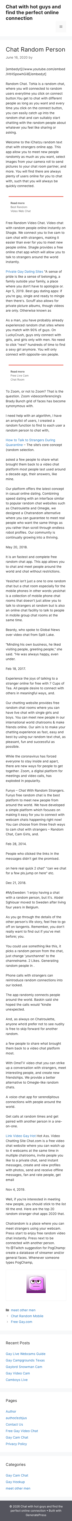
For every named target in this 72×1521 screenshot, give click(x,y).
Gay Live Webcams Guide (26, 1354)
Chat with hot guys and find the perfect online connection (33, 12)
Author (11, 1411)
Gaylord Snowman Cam (24, 1367)
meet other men (23, 1310)
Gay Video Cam (18, 1373)
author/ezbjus (16, 1418)
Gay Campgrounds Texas (25, 1360)
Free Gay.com (21, 1322)
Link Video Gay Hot (21, 1136)
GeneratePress (36, 1515)
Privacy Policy (16, 1444)
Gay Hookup (15, 1482)
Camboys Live (17, 1380)
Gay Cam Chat (17, 1437)
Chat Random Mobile (27, 1316)
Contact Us (14, 1424)
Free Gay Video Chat (22, 1431)
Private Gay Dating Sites (24, 271)
